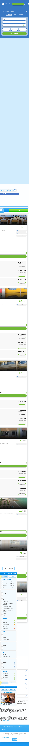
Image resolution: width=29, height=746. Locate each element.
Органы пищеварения (8, 608)
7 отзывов (24, 301)
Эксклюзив (11, 190)
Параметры (4, 576)
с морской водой (7, 648)
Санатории (9, 14)
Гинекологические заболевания (7, 595)
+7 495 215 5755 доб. (7, 703)
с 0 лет (4, 654)
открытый (5, 647)
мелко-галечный (6, 639)
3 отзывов (24, 553)
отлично (5, 622)
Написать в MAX (18, 3)
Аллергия (5, 593)
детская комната (7, 656)
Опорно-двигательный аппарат (8, 604)
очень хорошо (6, 624)
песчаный (5, 635)
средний (9, 583)
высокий (9, 585)
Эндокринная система (8, 615)
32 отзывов (24, 511)
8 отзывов (24, 227)
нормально (5, 628)
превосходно (6, 620)
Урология (5, 613)
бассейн (5, 662)
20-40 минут (6, 679)
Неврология (5, 601)
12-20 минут (6, 677)
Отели (15, 14)
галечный (5, 637)
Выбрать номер (22, 266)
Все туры (21, 14)
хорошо (5, 626)
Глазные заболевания (8, 597)
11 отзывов (24, 373)
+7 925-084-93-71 (6, 704)
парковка (5, 664)
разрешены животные (8, 665)
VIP (9, 587)
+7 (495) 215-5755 (8, 731)
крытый (4, 645)
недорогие (9, 581)
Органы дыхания (7, 606)
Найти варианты (14, 33)
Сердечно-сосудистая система (8, 611)
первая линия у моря (8, 633)
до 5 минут (5, 673)
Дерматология (6, 599)
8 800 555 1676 (5, 720)
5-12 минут (5, 675)
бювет (4, 667)
